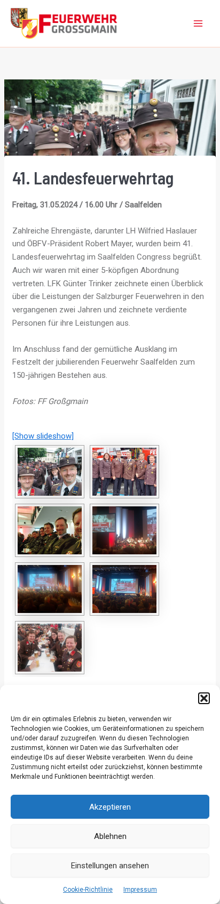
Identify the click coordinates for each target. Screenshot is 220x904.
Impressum (140, 889)
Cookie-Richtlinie (88, 889)
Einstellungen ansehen (110, 865)
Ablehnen (110, 836)
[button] (204, 698)
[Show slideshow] (43, 436)
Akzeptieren (110, 807)
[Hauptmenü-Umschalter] (198, 23)
